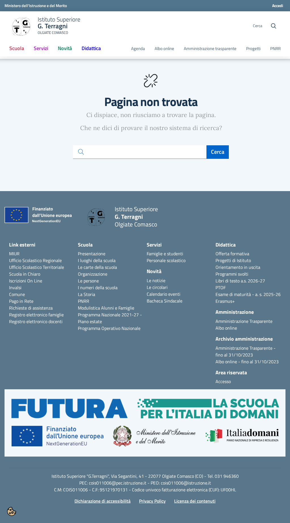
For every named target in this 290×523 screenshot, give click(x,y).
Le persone (88, 280)
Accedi (277, 5)
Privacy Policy (152, 501)
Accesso (223, 381)
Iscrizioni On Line (25, 280)
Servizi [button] (41, 48)
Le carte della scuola (97, 267)
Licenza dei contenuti (195, 501)
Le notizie (156, 280)
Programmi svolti (232, 274)
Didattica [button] (91, 48)
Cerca (217, 151)
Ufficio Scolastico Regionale (35, 260)
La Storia (86, 294)
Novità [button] (65, 48)
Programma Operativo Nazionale (109, 328)
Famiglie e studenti (165, 253)
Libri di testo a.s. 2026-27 (240, 280)
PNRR (275, 49)
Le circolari (157, 287)
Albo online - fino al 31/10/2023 (247, 361)
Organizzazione (92, 274)
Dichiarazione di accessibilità (102, 501)
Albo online (164, 49)
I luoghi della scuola (97, 260)
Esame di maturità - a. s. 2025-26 (248, 294)
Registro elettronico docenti (36, 321)
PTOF (221, 287)
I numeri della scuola (98, 287)
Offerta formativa (232, 253)
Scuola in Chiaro (24, 274)
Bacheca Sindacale (164, 300)
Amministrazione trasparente (210, 49)
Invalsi (15, 287)
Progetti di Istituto (233, 260)
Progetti (253, 49)
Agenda (138, 49)
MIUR (14, 253)
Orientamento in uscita (238, 267)
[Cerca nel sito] (273, 26)
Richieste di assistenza (31, 307)
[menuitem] (17, 49)
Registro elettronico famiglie (36, 314)
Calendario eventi (163, 294)
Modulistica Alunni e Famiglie (106, 307)
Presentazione (91, 253)
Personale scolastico (166, 260)
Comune (17, 294)
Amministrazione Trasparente (244, 321)
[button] (145, 425)
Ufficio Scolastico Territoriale (36, 267)
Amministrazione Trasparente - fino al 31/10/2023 (246, 351)
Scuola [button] (16, 48)
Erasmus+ (225, 301)
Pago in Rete (21, 301)
